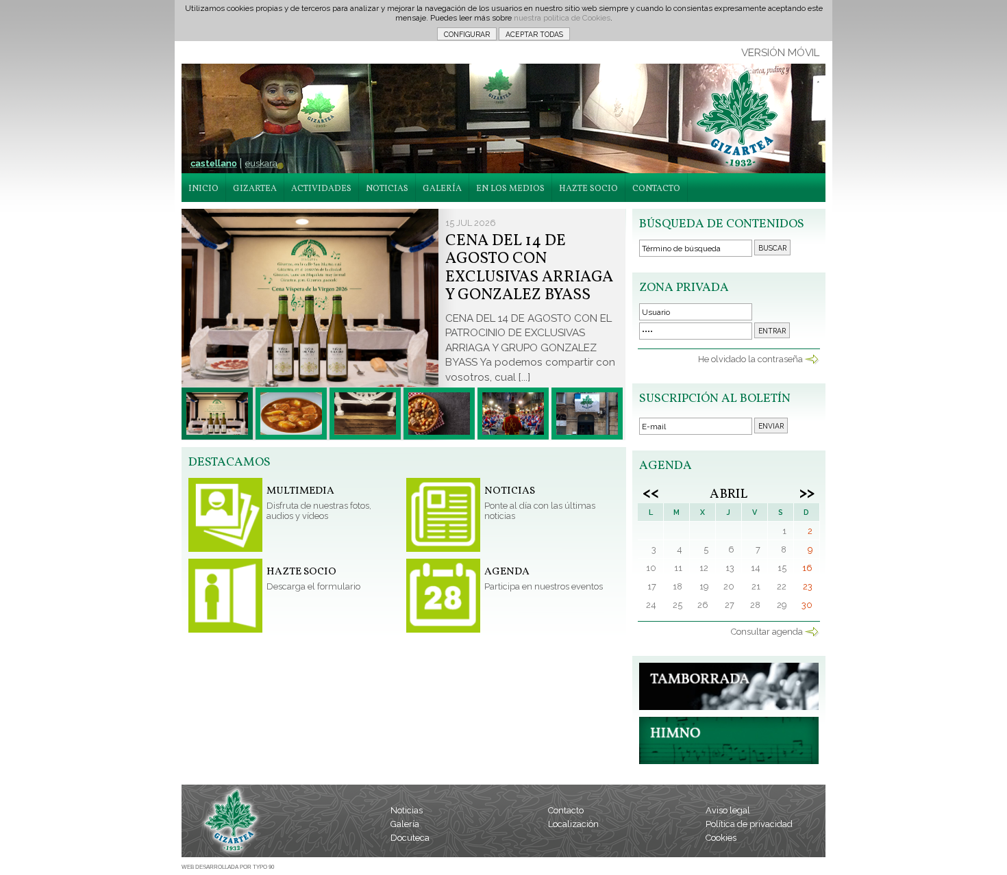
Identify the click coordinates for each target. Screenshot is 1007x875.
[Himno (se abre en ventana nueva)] (728, 761)
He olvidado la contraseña (750, 359)
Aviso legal (728, 810)
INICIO (203, 189)
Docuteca (410, 838)
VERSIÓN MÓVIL (780, 53)
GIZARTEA (255, 189)
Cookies (721, 838)
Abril (728, 494)
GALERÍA (442, 189)
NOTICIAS (387, 189)
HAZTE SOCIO (588, 189)
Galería (404, 824)
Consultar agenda (767, 631)
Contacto (566, 810)
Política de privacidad (749, 824)
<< (651, 492)
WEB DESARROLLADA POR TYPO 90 (228, 867)
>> (807, 492)
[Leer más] (217, 414)
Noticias (406, 810)
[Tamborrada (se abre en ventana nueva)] (728, 707)
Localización (573, 824)
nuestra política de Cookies (562, 18)
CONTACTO (656, 189)
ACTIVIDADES (321, 189)
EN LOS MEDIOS (510, 189)
